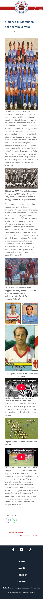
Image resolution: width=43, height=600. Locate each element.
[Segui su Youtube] (21, 549)
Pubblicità (21, 568)
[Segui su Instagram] (29, 549)
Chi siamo (21, 561)
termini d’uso (35, 588)
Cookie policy (22, 575)
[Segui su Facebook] (13, 549)
